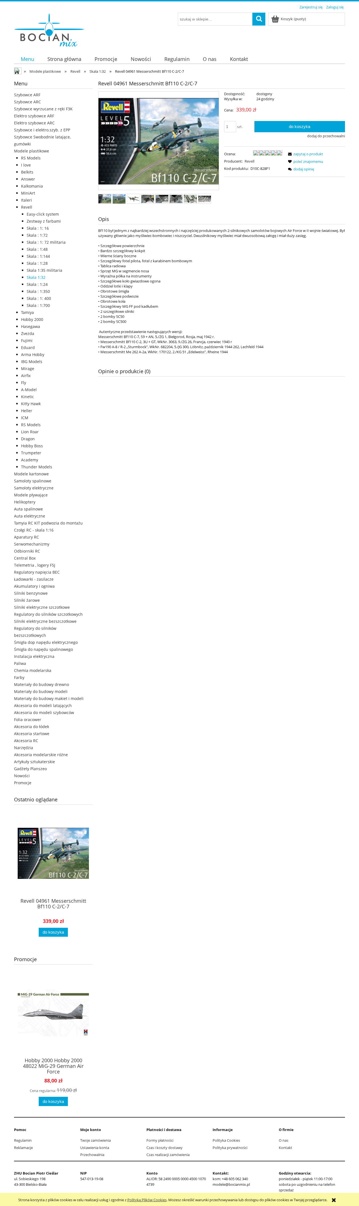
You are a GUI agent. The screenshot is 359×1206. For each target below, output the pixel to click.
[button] (304, 153)
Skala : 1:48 (37, 249)
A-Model (29, 389)
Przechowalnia (92, 1154)
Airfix (26, 375)
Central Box (25, 558)
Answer (28, 179)
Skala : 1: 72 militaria (46, 242)
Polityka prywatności (230, 1147)
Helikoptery (24, 502)
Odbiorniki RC (27, 551)
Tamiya (27, 312)
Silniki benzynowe (31, 593)
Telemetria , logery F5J (34, 565)
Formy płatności (159, 1140)
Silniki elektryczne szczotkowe (42, 607)
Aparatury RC (26, 537)
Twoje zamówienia (95, 1140)
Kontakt (285, 1147)
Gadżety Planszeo (30, 768)
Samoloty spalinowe (32, 481)
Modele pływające (31, 495)
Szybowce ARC (27, 101)
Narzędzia (23, 747)
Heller (26, 410)
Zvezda (27, 333)
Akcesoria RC (26, 740)
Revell (26, 207)
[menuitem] (27, 59)
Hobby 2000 (32, 319)
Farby (19, 677)
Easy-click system (43, 214)
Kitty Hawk (31, 403)
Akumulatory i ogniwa (34, 586)
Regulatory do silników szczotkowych (48, 614)
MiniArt (28, 193)
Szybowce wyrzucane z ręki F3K (43, 108)
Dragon (28, 438)
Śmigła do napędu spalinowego (43, 649)
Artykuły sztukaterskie (34, 761)
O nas (283, 1140)
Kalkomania (32, 186)
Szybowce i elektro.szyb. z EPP (42, 130)
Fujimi (27, 340)
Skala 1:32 (36, 277)
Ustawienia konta (94, 1147)
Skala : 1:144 (38, 256)
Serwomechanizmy (31, 544)
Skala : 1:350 (38, 291)
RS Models (31, 158)
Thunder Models (36, 466)
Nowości (22, 775)
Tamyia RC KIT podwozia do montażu (48, 523)
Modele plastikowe (31, 151)
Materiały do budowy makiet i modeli (49, 698)
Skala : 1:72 (37, 235)
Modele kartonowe (31, 474)
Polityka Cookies (226, 1140)
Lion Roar (30, 431)
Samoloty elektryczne (34, 488)
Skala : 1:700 (38, 305)
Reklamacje (23, 1147)
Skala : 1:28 (37, 263)
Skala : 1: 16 (38, 228)
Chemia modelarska (32, 670)
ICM (24, 417)
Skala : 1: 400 (39, 298)
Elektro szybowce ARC (34, 123)
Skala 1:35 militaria (44, 270)
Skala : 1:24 (37, 284)
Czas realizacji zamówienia (168, 1154)
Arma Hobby (32, 354)
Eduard (28, 347)
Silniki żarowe (27, 600)
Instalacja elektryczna (34, 656)
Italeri (26, 200)
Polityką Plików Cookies (147, 1199)
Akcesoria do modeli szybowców (44, 712)
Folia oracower (27, 719)
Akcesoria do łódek (31, 726)
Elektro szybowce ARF (34, 115)
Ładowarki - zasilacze (34, 579)
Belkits (27, 172)
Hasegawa (30, 326)
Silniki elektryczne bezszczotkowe (45, 621)
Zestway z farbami (44, 221)
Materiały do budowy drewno (41, 684)
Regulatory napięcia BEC (37, 572)
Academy (29, 459)
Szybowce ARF (27, 94)
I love (26, 165)
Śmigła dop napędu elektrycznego (46, 642)
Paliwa (20, 663)
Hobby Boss (32, 445)
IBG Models (31, 361)
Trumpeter (31, 452)
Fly (23, 382)
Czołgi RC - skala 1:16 (34, 530)
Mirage (27, 368)
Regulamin (23, 1140)
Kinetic (27, 396)
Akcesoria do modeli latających (43, 705)
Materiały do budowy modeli (41, 691)
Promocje (22, 782)
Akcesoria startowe (31, 733)
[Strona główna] (49, 29)
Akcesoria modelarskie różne (41, 754)
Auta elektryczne (29, 516)
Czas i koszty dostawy (164, 1147)
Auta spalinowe (28, 509)
